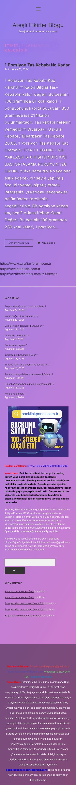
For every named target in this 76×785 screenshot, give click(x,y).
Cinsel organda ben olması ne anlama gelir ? (29, 383)
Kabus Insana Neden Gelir (19, 591)
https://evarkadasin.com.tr (20, 269)
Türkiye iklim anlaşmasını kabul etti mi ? (27, 364)
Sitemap (51, 274)
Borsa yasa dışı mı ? (16, 345)
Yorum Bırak (48, 242)
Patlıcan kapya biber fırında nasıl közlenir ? (29, 374)
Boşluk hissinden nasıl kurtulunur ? (24, 325)
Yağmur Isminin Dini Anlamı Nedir (23, 615)
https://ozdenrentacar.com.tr (22, 274)
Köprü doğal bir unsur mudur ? (21, 316)
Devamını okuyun (21, 244)
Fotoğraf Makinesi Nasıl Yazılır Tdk (24, 603)
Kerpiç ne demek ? (15, 393)
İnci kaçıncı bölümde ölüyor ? (21, 354)
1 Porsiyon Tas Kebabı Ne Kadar (37, 64)
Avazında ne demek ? (17, 335)
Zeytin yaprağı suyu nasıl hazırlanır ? (25, 306)
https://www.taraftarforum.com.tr (25, 263)
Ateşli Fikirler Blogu (38, 25)
